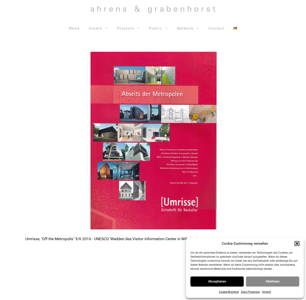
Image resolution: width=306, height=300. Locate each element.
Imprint (266, 292)
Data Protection (250, 292)
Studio (95, 28)
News (74, 28)
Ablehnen (273, 281)
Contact (216, 28)
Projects (125, 28)
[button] (297, 243)
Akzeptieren (217, 281)
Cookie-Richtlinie (229, 292)
